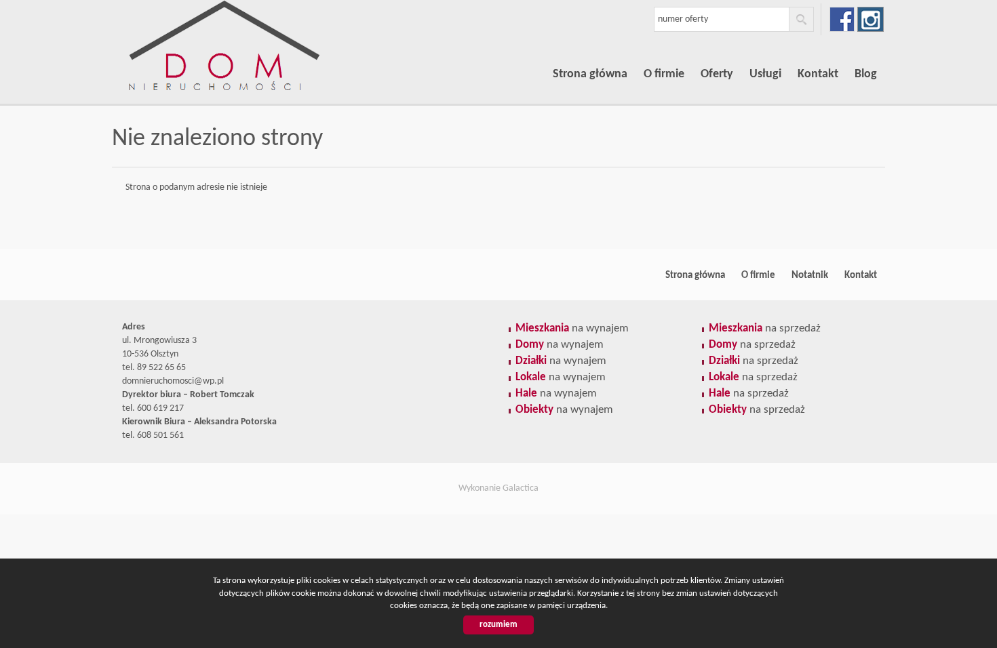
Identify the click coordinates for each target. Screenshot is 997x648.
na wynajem (572, 328)
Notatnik (809, 275)
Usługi (765, 74)
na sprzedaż (765, 328)
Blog (866, 74)
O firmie (664, 74)
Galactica (521, 488)
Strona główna (590, 74)
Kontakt (818, 74)
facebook (842, 19)
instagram (870, 19)
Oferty (717, 74)
